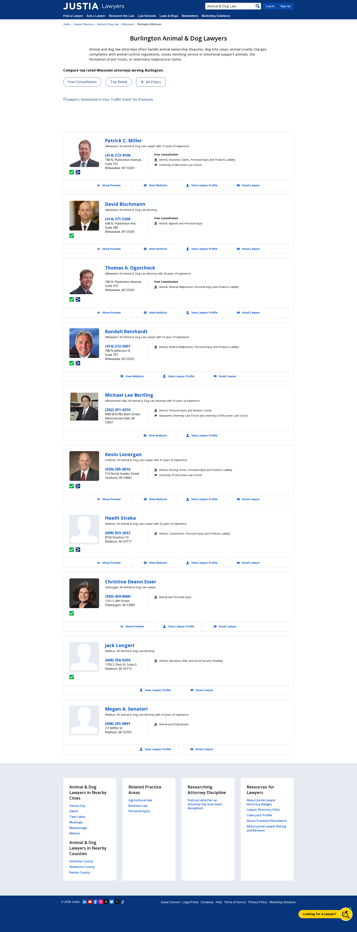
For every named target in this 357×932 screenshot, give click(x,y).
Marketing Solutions (216, 15)
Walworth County (82, 867)
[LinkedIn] (84, 901)
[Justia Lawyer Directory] (81, 6)
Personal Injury (139, 811)
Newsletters (190, 15)
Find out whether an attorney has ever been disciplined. (205, 804)
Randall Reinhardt (126, 331)
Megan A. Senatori (126, 709)
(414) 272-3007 (117, 346)
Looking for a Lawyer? (319, 914)
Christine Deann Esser (130, 581)
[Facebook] (95, 901)
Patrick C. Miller (123, 140)
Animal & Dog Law (108, 24)
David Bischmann (125, 204)
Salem (73, 811)
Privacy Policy (257, 902)
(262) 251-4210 (117, 409)
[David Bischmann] (84, 215)
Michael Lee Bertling (129, 395)
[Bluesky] (111, 901)
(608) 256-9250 (117, 660)
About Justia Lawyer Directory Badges (261, 802)
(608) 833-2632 (117, 532)
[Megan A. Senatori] (84, 720)
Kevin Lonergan (123, 454)
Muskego (76, 822)
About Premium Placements (267, 821)
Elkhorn (74, 833)
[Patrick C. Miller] (84, 152)
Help (219, 902)
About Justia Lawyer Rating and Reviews (266, 828)
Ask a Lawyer (96, 15)
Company (207, 902)
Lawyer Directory (84, 24)
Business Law (137, 806)
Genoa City (77, 806)
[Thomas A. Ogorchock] (84, 279)
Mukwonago (78, 828)
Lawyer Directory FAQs (263, 810)
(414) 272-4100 (117, 155)
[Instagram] (101, 901)
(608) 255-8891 (117, 723)
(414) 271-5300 (117, 218)
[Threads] (106, 901)
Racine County (79, 872)
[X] (117, 901)
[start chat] (346, 914)
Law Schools (147, 15)
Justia (66, 24)
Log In (270, 6)
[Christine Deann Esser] (84, 593)
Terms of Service (235, 902)
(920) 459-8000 (117, 596)
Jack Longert (119, 645)
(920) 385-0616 (117, 469)
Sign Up (286, 6)
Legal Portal (190, 902)
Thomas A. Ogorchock (130, 267)
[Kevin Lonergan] (84, 466)
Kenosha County (81, 861)
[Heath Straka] (84, 529)
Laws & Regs (169, 15)
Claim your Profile (259, 815)
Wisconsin (128, 24)
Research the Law (121, 15)
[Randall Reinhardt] (84, 343)
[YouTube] (90, 901)
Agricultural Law (140, 800)
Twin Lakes (77, 817)
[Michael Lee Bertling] (84, 406)
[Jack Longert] (84, 657)
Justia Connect (170, 902)
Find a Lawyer (73, 15)
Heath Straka (120, 518)
